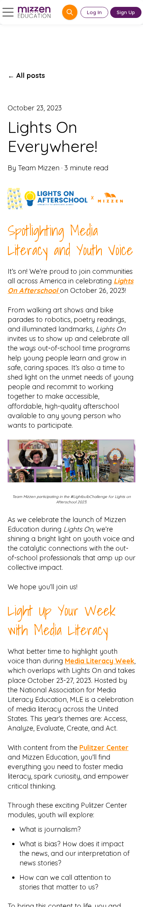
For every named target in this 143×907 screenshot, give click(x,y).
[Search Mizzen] (69, 12)
